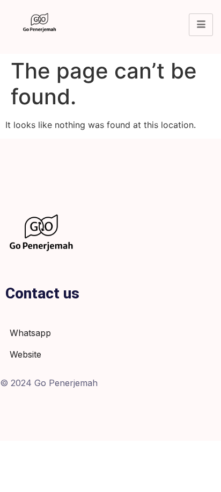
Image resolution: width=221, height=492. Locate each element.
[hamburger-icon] (201, 24)
